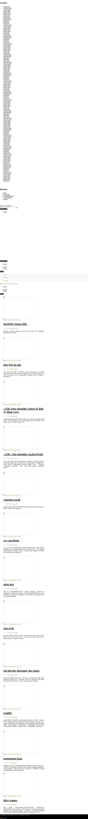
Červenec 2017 (7, 173)
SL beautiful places (8, 196)
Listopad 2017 (7, 167)
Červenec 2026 (7, 8)
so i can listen (11, 540)
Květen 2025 (6, 28)
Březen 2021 (6, 106)
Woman (5, 199)
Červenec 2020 (7, 118)
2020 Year (6, 277)
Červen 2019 (6, 137)
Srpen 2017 (6, 171)
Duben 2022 (6, 86)
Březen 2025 (6, 31)
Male (4, 193)
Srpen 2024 (6, 42)
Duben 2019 (6, 140)
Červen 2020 (6, 120)
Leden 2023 (6, 72)
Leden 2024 (6, 53)
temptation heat (12, 758)
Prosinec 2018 (7, 146)
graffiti (7, 713)
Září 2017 (6, 170)
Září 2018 (6, 151)
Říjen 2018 (6, 149)
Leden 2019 (6, 145)
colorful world (11, 499)
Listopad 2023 (7, 56)
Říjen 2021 (6, 95)
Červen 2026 (6, 9)
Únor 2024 (6, 51)
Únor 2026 (6, 16)
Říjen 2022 (6, 76)
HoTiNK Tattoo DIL (15, 324)
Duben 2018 (6, 159)
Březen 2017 (6, 179)
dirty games (10, 800)
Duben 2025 (6, 30)
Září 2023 (6, 59)
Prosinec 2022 (7, 73)
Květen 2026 (6, 11)
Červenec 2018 (7, 154)
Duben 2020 (6, 123)
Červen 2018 (6, 156)
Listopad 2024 (7, 37)
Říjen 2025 (6, 20)
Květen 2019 (6, 139)
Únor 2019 (6, 143)
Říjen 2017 (6, 168)
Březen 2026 (6, 14)
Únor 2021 (6, 107)
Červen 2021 (6, 101)
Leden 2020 (6, 126)
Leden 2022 (6, 90)
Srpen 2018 (6, 153)
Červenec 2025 (7, 25)
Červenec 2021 (7, 100)
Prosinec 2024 (7, 36)
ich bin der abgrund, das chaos (21, 670)
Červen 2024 (6, 45)
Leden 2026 (6, 17)
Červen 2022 (6, 83)
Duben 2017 (6, 177)
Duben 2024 (6, 48)
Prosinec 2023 (7, 55)
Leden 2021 (6, 109)
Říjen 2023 (6, 58)
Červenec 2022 (7, 81)
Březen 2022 (6, 87)
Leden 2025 (6, 34)
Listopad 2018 (7, 148)
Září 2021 (6, 97)
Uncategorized (7, 197)
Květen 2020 (6, 121)
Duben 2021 (6, 104)
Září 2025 (6, 22)
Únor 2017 (6, 181)
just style (8, 628)
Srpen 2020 (6, 117)
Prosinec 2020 (7, 111)
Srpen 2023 (6, 61)
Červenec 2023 (7, 62)
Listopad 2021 (7, 93)
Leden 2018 (6, 163)
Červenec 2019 (7, 135)
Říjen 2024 (6, 39)
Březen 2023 (6, 69)
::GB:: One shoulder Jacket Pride (23, 454)
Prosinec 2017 (7, 165)
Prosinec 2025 (7, 19)
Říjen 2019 (6, 131)
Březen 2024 (6, 50)
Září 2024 (6, 40)
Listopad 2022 (7, 75)
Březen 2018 (6, 160)
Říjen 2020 (6, 114)
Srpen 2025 (6, 23)
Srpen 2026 (6, 6)
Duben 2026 (6, 12)
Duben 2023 (6, 67)
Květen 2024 (6, 47)
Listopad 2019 (7, 129)
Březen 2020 (6, 125)
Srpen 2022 (6, 79)
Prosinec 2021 (7, 92)
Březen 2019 (6, 142)
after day (8, 584)
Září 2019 (6, 132)
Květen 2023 (6, 65)
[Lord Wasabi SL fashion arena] (9, 283)
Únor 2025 (6, 33)
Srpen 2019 (6, 134)
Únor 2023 (6, 70)
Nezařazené (6, 194)
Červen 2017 (6, 174)
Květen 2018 (6, 157)
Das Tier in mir (12, 364)
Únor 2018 (6, 162)
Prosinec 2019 (7, 128)
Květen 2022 (6, 84)
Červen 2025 (6, 26)
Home (5, 212)
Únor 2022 (6, 89)
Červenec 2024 (7, 44)
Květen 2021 (6, 103)
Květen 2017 (6, 176)
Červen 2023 (6, 64)
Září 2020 (6, 115)
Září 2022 (6, 78)
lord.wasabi (14, 328)
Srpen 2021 (6, 98)
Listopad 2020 (7, 112)
